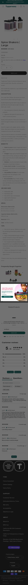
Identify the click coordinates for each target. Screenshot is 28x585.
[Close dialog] (26, 284)
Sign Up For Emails (7, 296)
